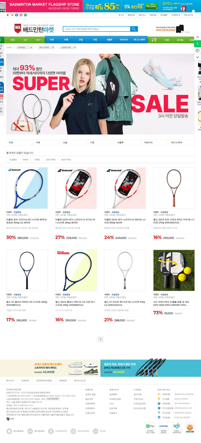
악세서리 (148, 142)
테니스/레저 (176, 142)
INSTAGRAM (83, 431)
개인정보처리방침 (44, 380)
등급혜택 (113, 394)
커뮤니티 (187, 15)
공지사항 (137, 394)
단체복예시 (90, 408)
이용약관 (25, 380)
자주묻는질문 (115, 399)
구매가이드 (138, 399)
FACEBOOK (61, 431)
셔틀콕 (120, 142)
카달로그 (113, 413)
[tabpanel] (173, 28)
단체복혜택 (90, 403)
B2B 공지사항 (140, 408)
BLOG (103, 431)
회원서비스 (114, 389)
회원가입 (131, 15)
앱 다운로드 (19, 431)
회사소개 (10, 380)
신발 (65, 142)
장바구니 (142, 15)
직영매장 (63, 380)
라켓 (11, 142)
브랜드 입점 (90, 394)
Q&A (111, 403)
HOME (9, 47)
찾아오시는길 (79, 380)
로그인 (121, 15)
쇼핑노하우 (90, 413)
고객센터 (175, 15)
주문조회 (153, 15)
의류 (38, 142)
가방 (92, 142)
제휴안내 (89, 389)
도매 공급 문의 (140, 403)
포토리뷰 (113, 408)
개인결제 (163, 15)
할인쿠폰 (89, 399)
